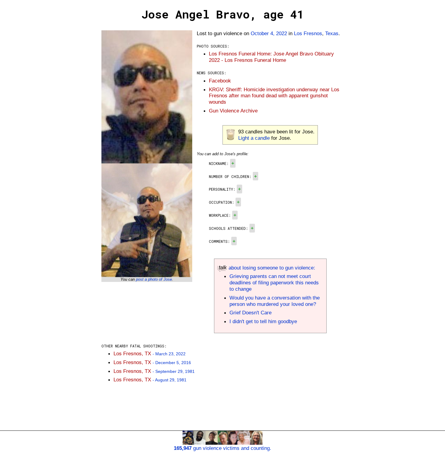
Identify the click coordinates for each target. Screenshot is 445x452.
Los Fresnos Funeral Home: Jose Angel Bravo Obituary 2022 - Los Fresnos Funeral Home (271, 57)
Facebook (220, 81)
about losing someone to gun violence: (271, 268)
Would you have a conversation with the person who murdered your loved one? (274, 301)
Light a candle (254, 138)
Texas (331, 33)
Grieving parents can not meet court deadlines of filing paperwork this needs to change (274, 282)
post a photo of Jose (154, 279)
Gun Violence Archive (233, 111)
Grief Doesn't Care (250, 313)
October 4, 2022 (269, 33)
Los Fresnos (308, 33)
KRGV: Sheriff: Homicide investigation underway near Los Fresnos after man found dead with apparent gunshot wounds (274, 95)
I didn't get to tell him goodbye (263, 321)
